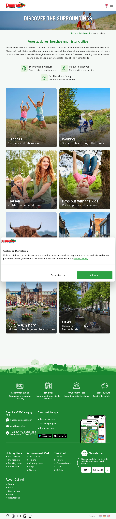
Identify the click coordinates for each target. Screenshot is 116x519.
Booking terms (15, 463)
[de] (104, 516)
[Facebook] (7, 516)
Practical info (14, 459)
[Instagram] (13, 516)
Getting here (14, 491)
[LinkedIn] (25, 516)
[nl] (100, 516)
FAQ (10, 487)
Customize (56, 275)
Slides (59, 456)
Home (73, 33)
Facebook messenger (21, 420)
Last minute (14, 456)
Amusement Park (38, 453)
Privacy (92, 516)
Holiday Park (84, 33)
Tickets (32, 459)
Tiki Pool (60, 453)
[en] (108, 516)
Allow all (94, 275)
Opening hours (36, 463)
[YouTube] (19, 516)
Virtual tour (13, 466)
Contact (12, 484)
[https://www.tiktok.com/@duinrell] (30, 516)
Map (31, 466)
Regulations (14, 497)
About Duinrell (15, 479)
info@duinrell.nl (17, 426)
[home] (16, 5)
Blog (10, 494)
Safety (32, 470)
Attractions (34, 456)
